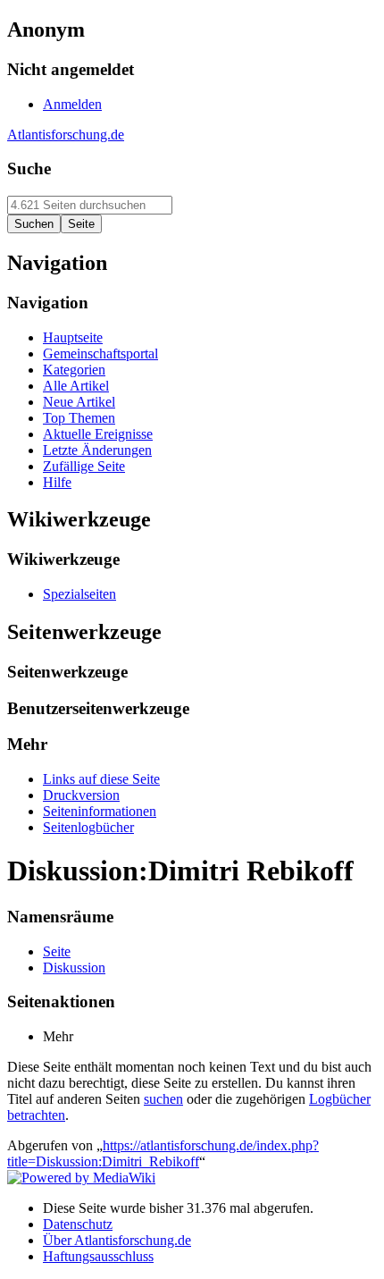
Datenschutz (78, 1224)
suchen (163, 1099)
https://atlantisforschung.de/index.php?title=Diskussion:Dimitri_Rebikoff (163, 1153)
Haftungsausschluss (98, 1256)
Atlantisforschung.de (65, 134)
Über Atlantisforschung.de (117, 1240)
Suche (29, 168)
